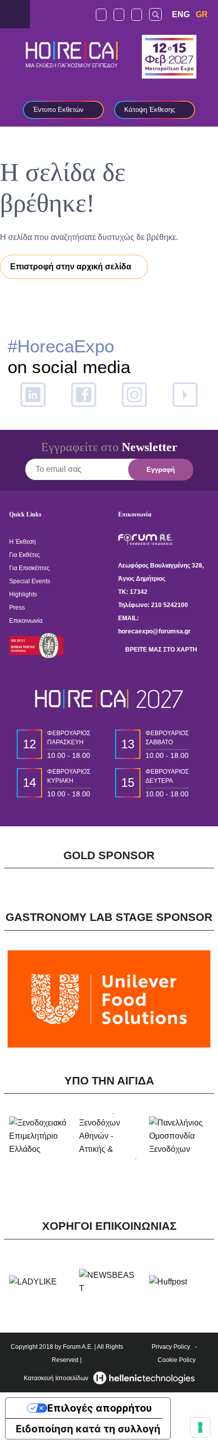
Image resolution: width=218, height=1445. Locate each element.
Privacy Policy (171, 1346)
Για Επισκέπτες (29, 568)
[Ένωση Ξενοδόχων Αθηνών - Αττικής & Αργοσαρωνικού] (109, 1136)
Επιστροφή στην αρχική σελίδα (70, 266)
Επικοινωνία (26, 620)
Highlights (23, 594)
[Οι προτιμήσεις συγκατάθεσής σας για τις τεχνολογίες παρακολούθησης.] (200, 1427)
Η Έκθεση (22, 541)
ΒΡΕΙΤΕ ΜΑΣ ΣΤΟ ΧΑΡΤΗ (160, 649)
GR (202, 14)
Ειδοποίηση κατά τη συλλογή (88, 1429)
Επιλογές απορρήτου (99, 1408)
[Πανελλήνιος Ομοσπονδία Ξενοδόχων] (179, 1136)
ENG (181, 14)
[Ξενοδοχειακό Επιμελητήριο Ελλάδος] (39, 1136)
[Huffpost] (168, 1282)
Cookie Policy (177, 1359)
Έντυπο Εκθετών (58, 109)
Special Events (29, 581)
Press (17, 607)
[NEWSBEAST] (109, 1282)
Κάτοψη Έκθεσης (149, 109)
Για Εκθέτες (24, 554)
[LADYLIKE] (33, 1282)
